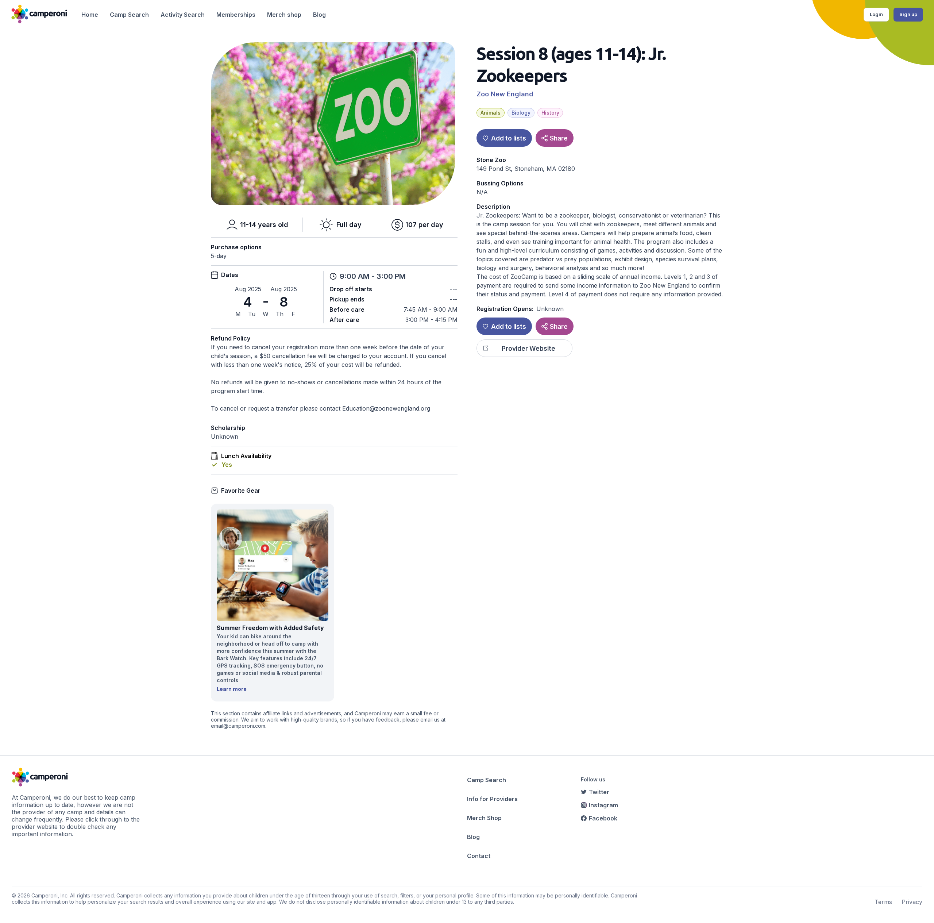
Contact (478, 855)
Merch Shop (484, 818)
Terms (883, 901)
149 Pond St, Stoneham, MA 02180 (525, 168)
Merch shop (284, 14)
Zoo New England (504, 94)
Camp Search (129, 14)
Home (89, 14)
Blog (319, 14)
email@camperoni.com (238, 726)
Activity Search (183, 14)
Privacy (912, 901)
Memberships (235, 14)
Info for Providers (492, 799)
